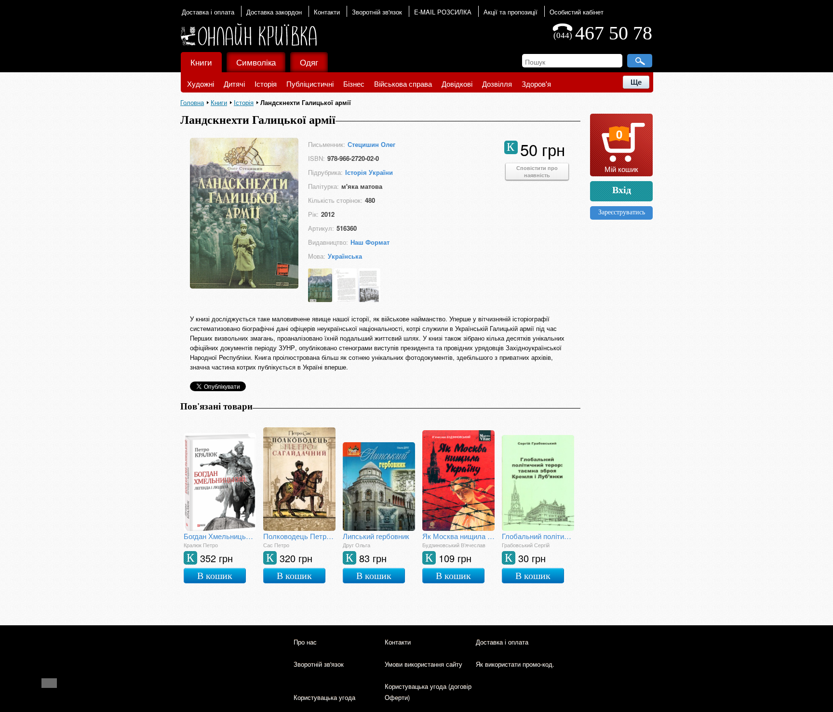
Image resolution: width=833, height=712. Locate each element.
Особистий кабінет (577, 11)
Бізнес (353, 84)
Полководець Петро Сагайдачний (299, 536)
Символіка (256, 62)
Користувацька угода (324, 697)
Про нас (305, 641)
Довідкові (457, 84)
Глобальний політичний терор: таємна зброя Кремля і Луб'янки (538, 536)
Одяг (309, 62)
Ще (636, 82)
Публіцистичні (310, 84)
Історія (266, 84)
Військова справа (403, 84)
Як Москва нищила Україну (458, 536)
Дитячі (234, 84)
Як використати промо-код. (515, 664)
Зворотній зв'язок (377, 11)
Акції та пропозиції (510, 11)
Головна (192, 102)
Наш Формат (370, 242)
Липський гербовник (376, 536)
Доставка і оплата (208, 11)
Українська (345, 256)
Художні (200, 84)
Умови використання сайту (423, 664)
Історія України (369, 172)
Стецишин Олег (371, 144)
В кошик (214, 575)
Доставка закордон (274, 11)
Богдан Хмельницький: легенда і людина (220, 536)
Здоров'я (536, 84)
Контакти (327, 11)
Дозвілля (497, 84)
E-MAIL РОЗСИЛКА (442, 11)
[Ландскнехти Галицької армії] (244, 285)
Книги (201, 62)
